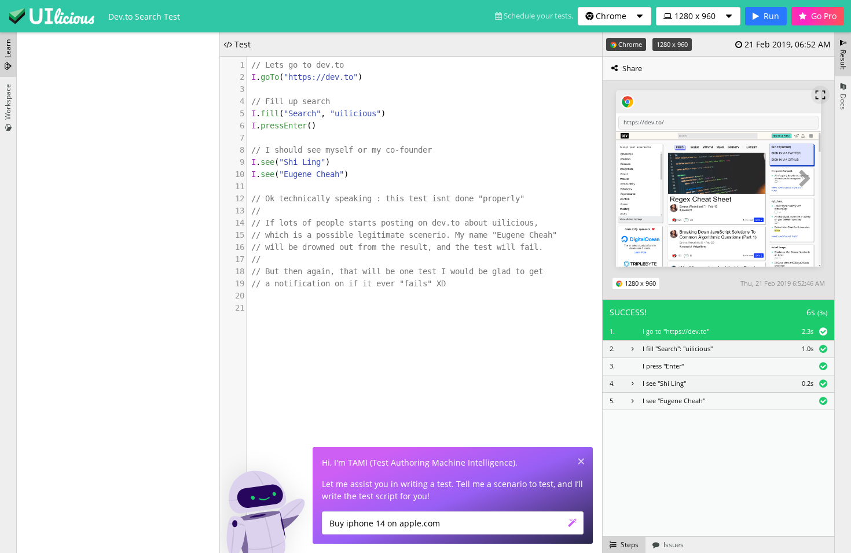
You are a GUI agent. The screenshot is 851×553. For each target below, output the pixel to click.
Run (771, 15)
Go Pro (824, 15)
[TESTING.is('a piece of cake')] (51, 16)
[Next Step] (805, 179)
